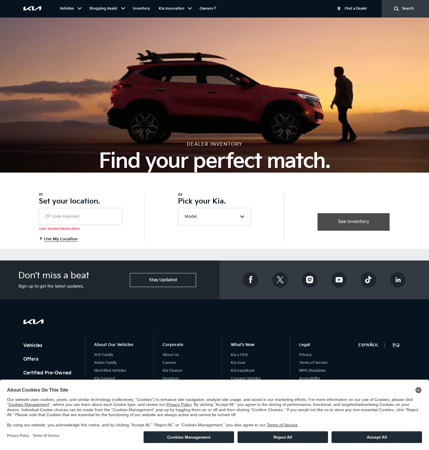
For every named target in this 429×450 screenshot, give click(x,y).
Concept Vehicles (246, 378)
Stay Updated (163, 279)
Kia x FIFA (239, 355)
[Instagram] (309, 280)
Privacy (305, 355)
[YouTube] (339, 280)
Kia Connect (104, 378)
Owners (207, 8)
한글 (396, 345)
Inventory (141, 8)
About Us (171, 355)
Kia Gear (238, 363)
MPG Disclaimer (312, 371)
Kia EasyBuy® (242, 371)
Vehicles (33, 345)
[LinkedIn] (398, 280)
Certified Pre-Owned (47, 373)
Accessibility (309, 378)
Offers (31, 359)
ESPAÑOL (368, 345)
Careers (169, 363)
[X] (280, 280)
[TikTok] (368, 280)
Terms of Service (313, 363)
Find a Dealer (356, 8)
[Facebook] (250, 280)
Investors (171, 378)
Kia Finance (172, 371)
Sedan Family (105, 363)
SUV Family (103, 355)
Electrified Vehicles (110, 371)
